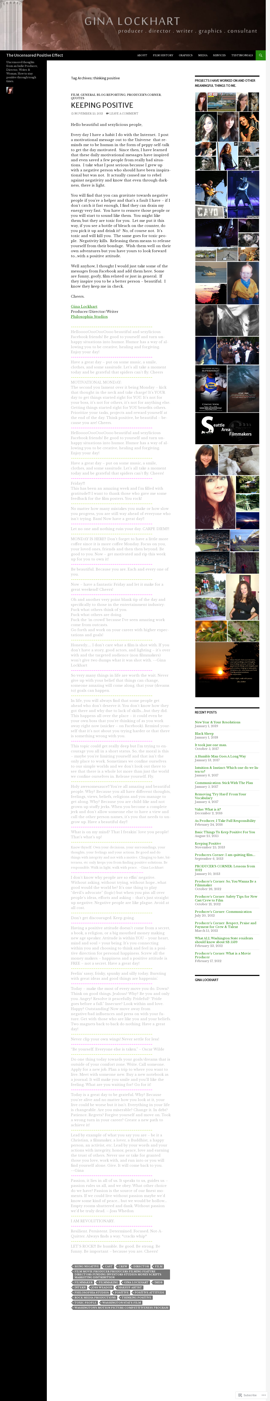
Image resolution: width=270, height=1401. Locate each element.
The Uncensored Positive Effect (34, 55)
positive (122, 1292)
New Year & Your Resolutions (217, 722)
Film (75, 94)
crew (123, 1266)
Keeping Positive (102, 105)
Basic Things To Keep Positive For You (225, 832)
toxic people (85, 1302)
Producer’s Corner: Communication (223, 912)
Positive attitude (149, 1292)
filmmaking (108, 1282)
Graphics (186, 55)
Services (219, 55)
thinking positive (136, 1297)
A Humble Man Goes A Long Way (220, 756)
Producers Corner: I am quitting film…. (225, 855)
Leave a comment (123, 113)
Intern (80, 1287)
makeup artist (130, 1287)
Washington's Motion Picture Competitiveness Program (121, 1307)
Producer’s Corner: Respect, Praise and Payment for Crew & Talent (225, 925)
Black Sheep (204, 734)
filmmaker (83, 1282)
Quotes (77, 98)
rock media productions (95, 1297)
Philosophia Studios (89, 317)
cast (109, 1266)
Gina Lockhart (84, 306)
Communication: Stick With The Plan (224, 783)
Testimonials (242, 55)
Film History (163, 55)
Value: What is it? (208, 809)
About (142, 55)
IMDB (158, 1282)
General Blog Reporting (103, 94)
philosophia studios (91, 1292)
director (141, 1266)
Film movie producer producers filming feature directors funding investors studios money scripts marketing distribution (117, 1274)
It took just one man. (211, 745)
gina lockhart (136, 1282)
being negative (86, 1266)
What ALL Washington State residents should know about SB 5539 (224, 940)
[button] (201, 102)
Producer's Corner (144, 94)
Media (202, 55)
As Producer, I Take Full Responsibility (225, 821)
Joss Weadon (102, 1287)
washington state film (121, 1302)
